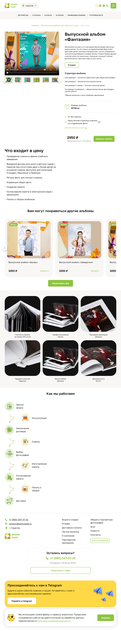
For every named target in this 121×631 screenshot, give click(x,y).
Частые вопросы (70, 531)
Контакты (96, 534)
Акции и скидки (70, 519)
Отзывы (66, 523)
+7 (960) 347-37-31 (18, 519)
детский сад (23, 15)
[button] (5, 80)
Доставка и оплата (72, 527)
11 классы (60, 15)
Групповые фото (96, 15)
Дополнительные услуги (75, 128)
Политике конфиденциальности (54, 621)
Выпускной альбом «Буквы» (23, 262)
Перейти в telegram (22, 601)
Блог (93, 526)
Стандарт (72, 65)
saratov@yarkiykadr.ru (20, 523)
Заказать (44, 271)
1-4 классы (36, 15)
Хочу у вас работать (100, 540)
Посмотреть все (60, 283)
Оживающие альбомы (76, 15)
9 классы (48, 15)
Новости (95, 530)
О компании (68, 535)
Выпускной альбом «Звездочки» (76, 262)
